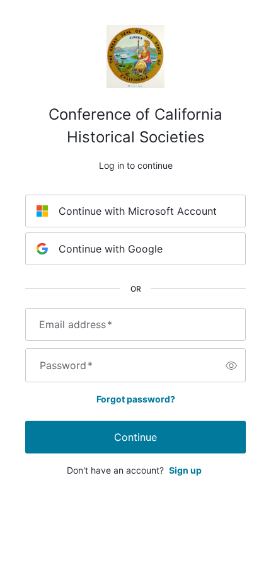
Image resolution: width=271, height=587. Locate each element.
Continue (135, 437)
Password (66, 365)
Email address (75, 324)
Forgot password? (135, 399)
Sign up (185, 470)
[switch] (231, 365)
